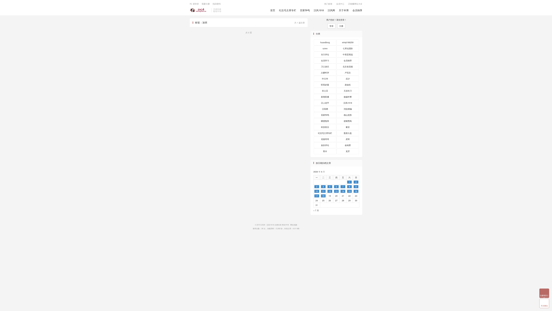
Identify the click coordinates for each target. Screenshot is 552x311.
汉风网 (331, 10)
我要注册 (206, 3)
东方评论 (325, 54)
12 (330, 191)
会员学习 (325, 60)
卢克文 (348, 72)
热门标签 (328, 3)
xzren (325, 48)
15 (349, 191)
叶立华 (325, 78)
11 (323, 191)
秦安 (348, 127)
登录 (331, 25)
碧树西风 (348, 121)
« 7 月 (316, 210)
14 (343, 191)
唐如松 (348, 84)
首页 (272, 10)
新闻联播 (325, 96)
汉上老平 (325, 102)
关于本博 (344, 10)
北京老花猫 (348, 66)
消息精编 (348, 108)
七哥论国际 (348, 48)
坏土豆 (325, 90)
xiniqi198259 (347, 42)
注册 (341, 25)
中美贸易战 (348, 54)
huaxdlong (325, 42)
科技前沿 (325, 127)
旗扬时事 (348, 96)
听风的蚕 (325, 84)
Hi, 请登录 (194, 3)
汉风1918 (319, 10)
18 (323, 195)
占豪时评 (325, 72)
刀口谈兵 (325, 66)
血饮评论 (325, 145)
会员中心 (340, 3)
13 (336, 191)
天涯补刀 (348, 90)
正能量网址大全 (355, 3)
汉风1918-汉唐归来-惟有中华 (200, 10)
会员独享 (357, 10)
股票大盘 (348, 133)
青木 (325, 151)
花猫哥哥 (325, 139)
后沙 (348, 78)
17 (317, 195)
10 (317, 191)
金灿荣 (348, 145)
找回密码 (217, 3)
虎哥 (348, 139)
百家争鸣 (305, 10)
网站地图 (293, 224)
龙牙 (348, 151)
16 (356, 191)
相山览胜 (348, 114)
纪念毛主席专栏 (287, 10)
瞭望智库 (325, 121)
